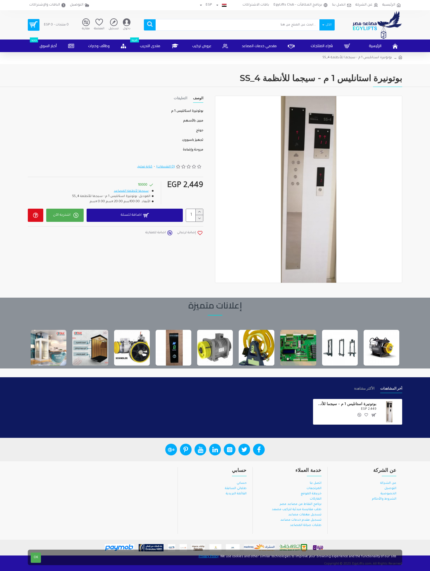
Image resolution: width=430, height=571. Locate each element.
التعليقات (180, 98)
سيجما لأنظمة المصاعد (131, 191)
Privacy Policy (209, 556)
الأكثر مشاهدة (364, 388)
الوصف (198, 98)
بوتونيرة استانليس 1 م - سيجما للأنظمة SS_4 (345, 403)
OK (36, 558)
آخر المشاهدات (391, 388)
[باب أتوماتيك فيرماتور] (173, 348)
